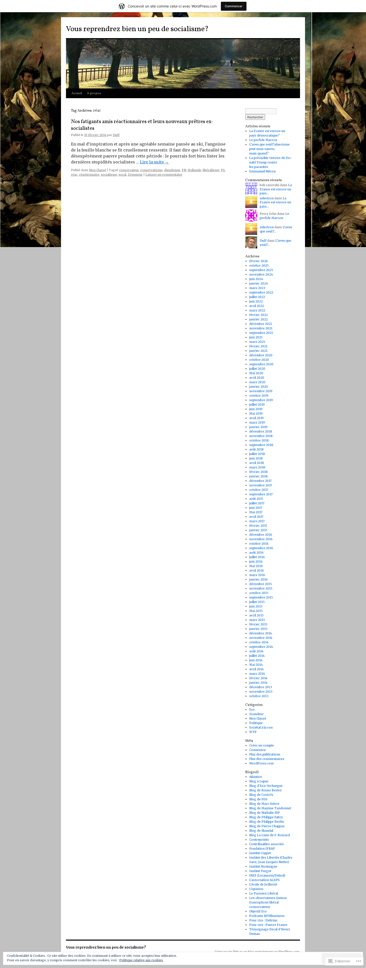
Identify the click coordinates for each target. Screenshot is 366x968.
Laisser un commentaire (163, 174)
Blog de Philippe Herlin (266, 821)
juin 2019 (255, 409)
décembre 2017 (260, 481)
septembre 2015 (261, 597)
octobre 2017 (258, 490)
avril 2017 (256, 517)
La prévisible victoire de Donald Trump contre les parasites (270, 162)
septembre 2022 (261, 292)
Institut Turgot (260, 871)
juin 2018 (256, 458)
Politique (256, 723)
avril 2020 (256, 377)
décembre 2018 (260, 431)
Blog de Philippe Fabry (266, 817)
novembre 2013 (260, 691)
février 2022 (258, 315)
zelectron (267, 198)
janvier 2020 (258, 386)
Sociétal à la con (261, 727)
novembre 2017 (260, 485)
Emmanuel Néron (262, 171)
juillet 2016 (257, 557)
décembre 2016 (260, 534)
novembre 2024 (261, 274)
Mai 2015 (256, 611)
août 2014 (256, 651)
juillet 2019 (257, 404)
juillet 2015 (257, 602)
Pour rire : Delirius (263, 920)
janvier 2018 (258, 476)
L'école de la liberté (263, 884)
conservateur (129, 170)
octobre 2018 (259, 440)
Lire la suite (154, 161)
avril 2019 (256, 418)
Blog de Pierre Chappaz (267, 826)
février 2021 (258, 346)
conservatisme (151, 170)
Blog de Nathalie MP (264, 813)
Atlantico (255, 777)
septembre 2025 (261, 270)
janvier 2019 (258, 427)
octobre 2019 (258, 395)
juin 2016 (256, 561)
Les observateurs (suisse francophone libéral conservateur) (268, 902)
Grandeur (256, 714)
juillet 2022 (257, 297)
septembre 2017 (261, 494)
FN (184, 170)
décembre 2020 (260, 355)
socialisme (109, 174)
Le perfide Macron (263, 140)
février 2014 (258, 678)
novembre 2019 (260, 391)
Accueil (76, 93)
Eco (252, 709)
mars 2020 (257, 382)
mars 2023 (257, 288)
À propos (94, 93)
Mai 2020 (256, 373)
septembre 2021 (261, 333)
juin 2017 (255, 508)
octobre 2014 (258, 642)
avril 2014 (256, 669)
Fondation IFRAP (262, 848)
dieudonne (172, 170)
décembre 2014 (260, 633)
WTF (253, 732)
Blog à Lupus (258, 781)
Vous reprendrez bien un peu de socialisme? (137, 29)
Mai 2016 (256, 566)
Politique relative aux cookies (141, 960)
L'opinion (256, 889)
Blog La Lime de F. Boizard (269, 835)
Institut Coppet (260, 853)
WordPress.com (261, 763)
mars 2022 (257, 310)
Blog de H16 (258, 799)
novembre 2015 (260, 588)
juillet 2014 (257, 656)
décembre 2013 (260, 687)
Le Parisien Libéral (263, 893)
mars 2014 (257, 673)
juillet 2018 (257, 454)
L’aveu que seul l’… (276, 229)
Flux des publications (264, 754)
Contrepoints (259, 839)
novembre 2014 (260, 638)
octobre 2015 (258, 593)
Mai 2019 (256, 413)
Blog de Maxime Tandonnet (270, 808)
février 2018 (258, 472)
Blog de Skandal (261, 830)
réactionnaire (89, 174)
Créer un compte (261, 745)
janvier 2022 (258, 319)
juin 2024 (256, 279)
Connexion (257, 750)
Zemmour (135, 174)
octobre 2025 (259, 265)
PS (223, 170)
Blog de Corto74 (261, 795)
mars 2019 (257, 422)
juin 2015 (255, 606)
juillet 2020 (257, 369)
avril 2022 (256, 306)
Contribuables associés (266, 844)
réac (74, 174)
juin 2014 (255, 660)
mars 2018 (257, 467)
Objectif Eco (258, 911)
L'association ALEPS (264, 880)
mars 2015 (257, 620)
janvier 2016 (258, 579)
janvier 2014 (258, 682)
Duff (116, 135)
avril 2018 (256, 463)
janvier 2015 (258, 629)
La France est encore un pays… (276, 189)
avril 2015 (256, 615)
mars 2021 (257, 342)
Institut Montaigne (263, 866)
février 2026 (258, 261)
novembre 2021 (260, 328)
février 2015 (258, 624)
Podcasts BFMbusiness (267, 916)
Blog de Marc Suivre (264, 804)
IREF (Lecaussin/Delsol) (267, 875)
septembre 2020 (261, 364)
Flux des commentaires (266, 759)
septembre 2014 (261, 647)
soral (122, 174)
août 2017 (256, 499)
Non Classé (97, 170)
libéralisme (211, 170)
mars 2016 (257, 575)
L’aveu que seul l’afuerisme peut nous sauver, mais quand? (269, 149)
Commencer (234, 6)
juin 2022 (256, 301)
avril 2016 (256, 570)
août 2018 (256, 449)
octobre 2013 (258, 696)
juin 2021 (255, 337)
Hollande (194, 170)
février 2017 (258, 525)
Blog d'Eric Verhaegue (266, 786)
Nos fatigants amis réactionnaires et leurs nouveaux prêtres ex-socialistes (142, 125)
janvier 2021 (258, 351)
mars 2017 (257, 521)
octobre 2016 (259, 543)
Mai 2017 (255, 512)
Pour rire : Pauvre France (268, 925)
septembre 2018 (261, 445)
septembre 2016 (261, 548)
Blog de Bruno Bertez (265, 790)
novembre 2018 (261, 436)
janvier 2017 (258, 530)
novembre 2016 (261, 539)
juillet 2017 (256, 503)
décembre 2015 (260, 584)
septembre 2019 (261, 400)
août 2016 (256, 552)
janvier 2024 (258, 283)
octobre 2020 (259, 360)
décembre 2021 (260, 324)
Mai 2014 (256, 665)
